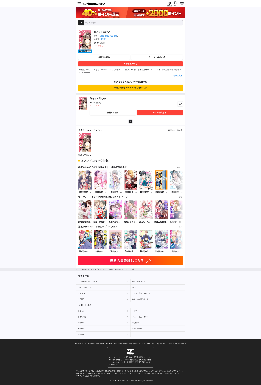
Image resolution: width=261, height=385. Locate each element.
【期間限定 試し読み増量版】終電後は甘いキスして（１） (146, 192)
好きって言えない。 (85, 155)
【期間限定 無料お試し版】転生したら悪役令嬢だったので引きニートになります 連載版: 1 (161, 251)
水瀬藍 (101, 36)
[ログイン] (175, 3)
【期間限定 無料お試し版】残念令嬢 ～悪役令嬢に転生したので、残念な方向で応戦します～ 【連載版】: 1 (146, 251)
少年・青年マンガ (138, 282)
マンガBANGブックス (84, 269)
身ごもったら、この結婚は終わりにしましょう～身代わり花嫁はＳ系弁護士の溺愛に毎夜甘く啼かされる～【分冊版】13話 (146, 222)
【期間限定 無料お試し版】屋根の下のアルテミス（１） (176, 192)
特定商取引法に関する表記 (94, 343)
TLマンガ (135, 287)
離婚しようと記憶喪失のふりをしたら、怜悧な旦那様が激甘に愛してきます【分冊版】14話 (131, 222)
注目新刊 (81, 299)
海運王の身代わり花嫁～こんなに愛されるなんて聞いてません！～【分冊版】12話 (161, 222)
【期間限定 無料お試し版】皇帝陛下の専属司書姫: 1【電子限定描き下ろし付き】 (100, 251)
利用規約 (81, 328)
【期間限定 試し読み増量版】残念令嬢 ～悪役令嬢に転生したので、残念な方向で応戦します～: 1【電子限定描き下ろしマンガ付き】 (85, 251)
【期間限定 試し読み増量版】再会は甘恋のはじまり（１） (100, 192)
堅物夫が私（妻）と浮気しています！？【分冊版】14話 (115, 222)
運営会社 (77, 343)
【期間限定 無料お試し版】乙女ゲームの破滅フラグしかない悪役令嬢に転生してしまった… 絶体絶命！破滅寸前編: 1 (176, 251)
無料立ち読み (104, 57)
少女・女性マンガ (84, 287)
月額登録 (81, 323)
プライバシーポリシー (113, 343)
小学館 (103, 39)
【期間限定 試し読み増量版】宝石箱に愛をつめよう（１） (115, 192)
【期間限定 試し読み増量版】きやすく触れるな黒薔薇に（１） (130, 192)
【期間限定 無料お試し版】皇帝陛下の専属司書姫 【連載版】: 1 (115, 251)
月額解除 (135, 323)
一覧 (179, 167)
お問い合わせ (137, 328)
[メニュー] (79, 4)
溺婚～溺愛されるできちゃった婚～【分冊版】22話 (100, 222)
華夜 (115, 36)
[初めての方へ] (169, 4)
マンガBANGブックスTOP (87, 282)
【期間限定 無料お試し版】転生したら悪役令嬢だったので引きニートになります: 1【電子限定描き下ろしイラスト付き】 (130, 251)
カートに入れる (155, 57)
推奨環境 (81, 334)
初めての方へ (83, 317)
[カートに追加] (180, 103)
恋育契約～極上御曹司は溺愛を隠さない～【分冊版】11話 (176, 222)
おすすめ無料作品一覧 (140, 299)
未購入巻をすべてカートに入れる (128, 87)
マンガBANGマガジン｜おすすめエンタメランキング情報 (163, 343)
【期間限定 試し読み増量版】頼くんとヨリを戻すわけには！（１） (161, 192)
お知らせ (81, 311)
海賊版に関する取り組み (132, 343)
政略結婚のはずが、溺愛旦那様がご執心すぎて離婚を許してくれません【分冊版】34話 (85, 222)
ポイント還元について (140, 317)
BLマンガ (81, 293)
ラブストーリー (100, 269)
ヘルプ (134, 311)
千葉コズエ (109, 36)
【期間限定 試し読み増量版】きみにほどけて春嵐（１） (85, 192)
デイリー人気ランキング (141, 293)
